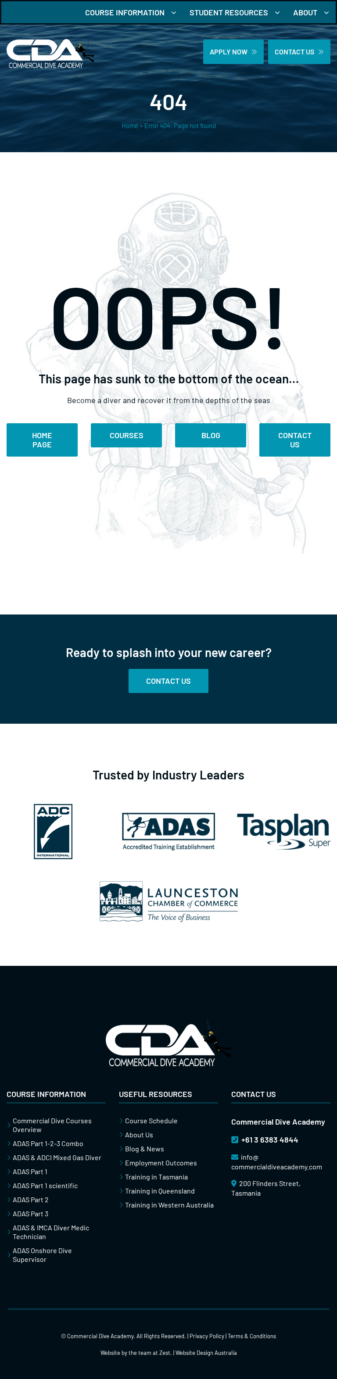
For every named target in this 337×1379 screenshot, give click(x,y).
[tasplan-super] (283, 817)
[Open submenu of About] (330, 12)
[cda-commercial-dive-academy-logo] (50, 39)
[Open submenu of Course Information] (177, 12)
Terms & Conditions (252, 1336)
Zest (164, 1352)
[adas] (168, 817)
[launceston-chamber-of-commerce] (169, 885)
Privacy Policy (207, 1336)
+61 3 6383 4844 (269, 1139)
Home (130, 125)
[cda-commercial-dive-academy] (168, 1022)
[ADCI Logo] (53, 808)
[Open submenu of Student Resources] (281, 12)
